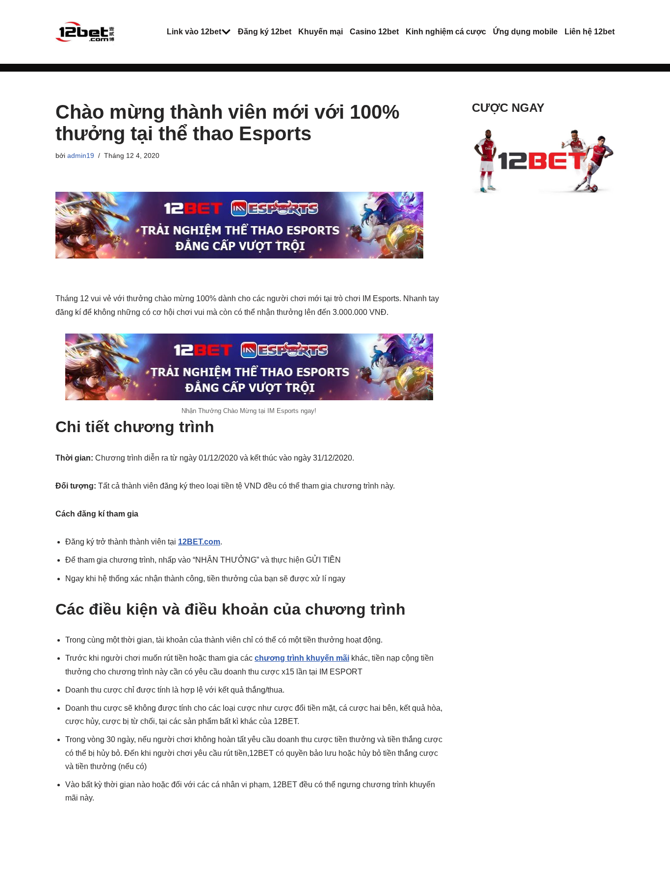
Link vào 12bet (194, 31)
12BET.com (199, 542)
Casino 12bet (374, 31)
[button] (226, 32)
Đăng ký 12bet (264, 31)
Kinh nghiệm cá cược (446, 31)
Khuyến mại (320, 31)
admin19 (80, 155)
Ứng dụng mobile (525, 31)
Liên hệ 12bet (590, 31)
